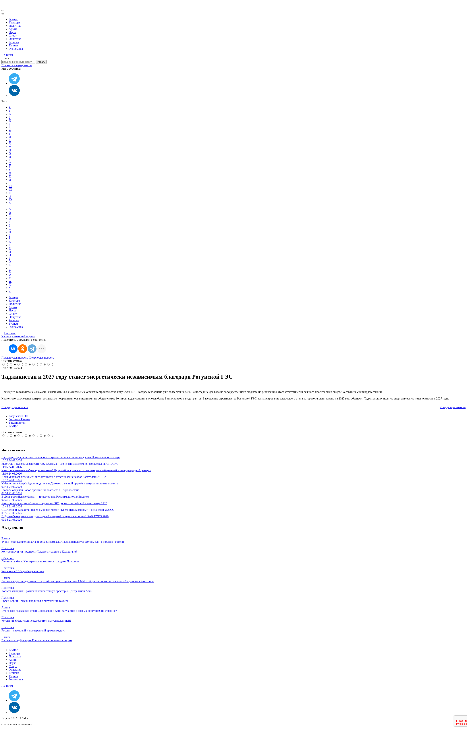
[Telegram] (32, 348)
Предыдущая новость (14, 357)
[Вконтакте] (14, 94)
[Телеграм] (14, 83)
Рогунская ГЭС (18, 416)
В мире (13, 19)
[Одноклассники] (22, 348)
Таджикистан (17, 422)
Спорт (13, 35)
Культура (14, 22)
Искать (41, 61)
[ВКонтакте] (13, 348)
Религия (14, 42)
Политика (15, 25)
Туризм (13, 45)
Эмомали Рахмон (19, 419)
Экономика (16, 48)
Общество (15, 38)
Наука (12, 32)
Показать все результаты (16, 65)
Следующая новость (41, 357)
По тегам (7, 54)
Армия (13, 29)
